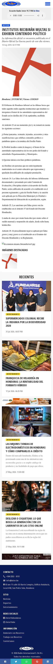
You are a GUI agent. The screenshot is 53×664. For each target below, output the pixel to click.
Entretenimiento (13, 314)
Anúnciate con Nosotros (13, 633)
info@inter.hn (12, 580)
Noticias (6, 25)
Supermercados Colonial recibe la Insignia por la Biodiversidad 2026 (26, 321)
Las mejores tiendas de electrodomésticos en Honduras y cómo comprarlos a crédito (25, 447)
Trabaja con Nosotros (12, 637)
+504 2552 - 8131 (13, 576)
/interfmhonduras (13, 618)
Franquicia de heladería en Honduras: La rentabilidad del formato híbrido (24, 381)
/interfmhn (10, 622)
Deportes (7, 603)
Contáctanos (8, 641)
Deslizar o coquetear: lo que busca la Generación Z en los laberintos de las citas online (24, 522)
